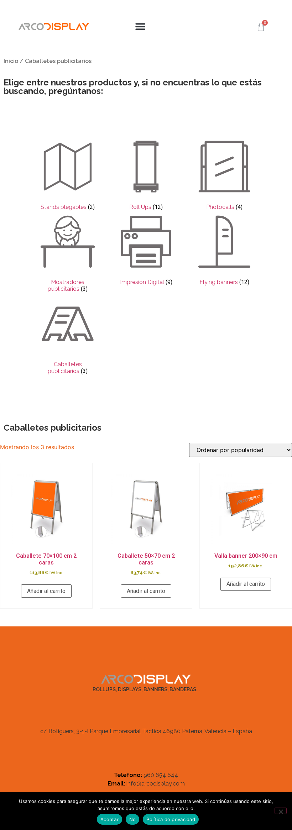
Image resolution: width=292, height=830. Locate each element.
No (132, 819)
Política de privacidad (170, 819)
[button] (140, 27)
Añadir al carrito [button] (46, 591)
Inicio (11, 61)
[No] (281, 811)
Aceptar (109, 819)
